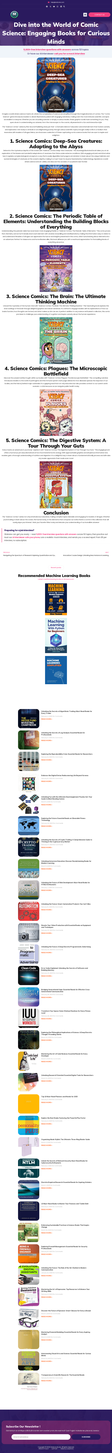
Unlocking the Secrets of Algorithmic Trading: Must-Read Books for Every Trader (66, 712)
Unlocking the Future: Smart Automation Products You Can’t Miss (66, 904)
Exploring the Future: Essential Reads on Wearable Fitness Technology (63, 819)
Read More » (46, 719)
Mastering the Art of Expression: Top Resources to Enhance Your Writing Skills (65, 1290)
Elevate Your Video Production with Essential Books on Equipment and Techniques (66, 926)
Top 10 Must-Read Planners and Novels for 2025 (59, 1097)
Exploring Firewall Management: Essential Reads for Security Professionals (64, 1247)
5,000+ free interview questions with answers (47, 49)
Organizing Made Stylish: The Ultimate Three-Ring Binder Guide (65, 1139)
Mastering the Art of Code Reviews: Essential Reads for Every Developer (64, 1055)
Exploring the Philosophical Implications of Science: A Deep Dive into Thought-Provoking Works (66, 1033)
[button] (64, 6)
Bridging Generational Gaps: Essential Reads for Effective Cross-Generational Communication (65, 991)
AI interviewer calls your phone (26, 537)
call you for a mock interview (69, 53)
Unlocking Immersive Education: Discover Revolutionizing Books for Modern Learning (66, 862)
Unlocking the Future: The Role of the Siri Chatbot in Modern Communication (63, 1269)
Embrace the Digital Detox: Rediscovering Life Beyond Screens (64, 775)
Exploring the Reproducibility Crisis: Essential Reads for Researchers (66, 754)
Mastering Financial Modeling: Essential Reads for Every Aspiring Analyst (65, 1333)
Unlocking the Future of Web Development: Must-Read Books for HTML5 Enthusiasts (65, 884)
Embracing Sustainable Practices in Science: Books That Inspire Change (65, 1226)
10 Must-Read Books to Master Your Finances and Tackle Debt (64, 1204)
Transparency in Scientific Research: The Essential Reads (62, 1375)
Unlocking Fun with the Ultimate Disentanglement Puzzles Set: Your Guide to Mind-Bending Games (66, 798)
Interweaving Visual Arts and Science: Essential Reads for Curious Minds (66, 1354)
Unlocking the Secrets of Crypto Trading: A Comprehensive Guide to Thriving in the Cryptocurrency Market (66, 841)
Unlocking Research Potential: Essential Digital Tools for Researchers (67, 1075)
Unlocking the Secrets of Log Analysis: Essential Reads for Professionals (63, 734)
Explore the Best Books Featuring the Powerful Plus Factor (63, 1118)
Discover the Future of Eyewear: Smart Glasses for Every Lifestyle (66, 1311)
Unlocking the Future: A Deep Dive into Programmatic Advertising (66, 947)
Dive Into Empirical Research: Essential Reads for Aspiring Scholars (66, 1182)
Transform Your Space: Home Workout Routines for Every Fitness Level (65, 1012)
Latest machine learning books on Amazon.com (56, 579)
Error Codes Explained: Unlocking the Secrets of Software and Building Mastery (64, 969)
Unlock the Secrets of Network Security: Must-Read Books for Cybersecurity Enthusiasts (64, 1162)
